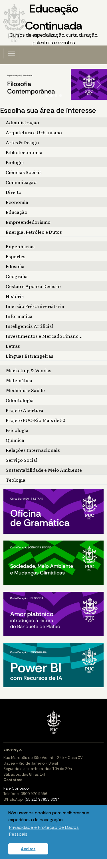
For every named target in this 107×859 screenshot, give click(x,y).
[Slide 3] (55, 95)
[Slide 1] (46, 95)
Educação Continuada (53, 23)
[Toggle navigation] (11, 53)
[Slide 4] (60, 95)
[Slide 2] (51, 95)
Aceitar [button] (28, 848)
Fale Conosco (16, 788)
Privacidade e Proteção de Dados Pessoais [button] (44, 830)
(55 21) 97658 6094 (42, 799)
